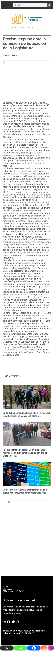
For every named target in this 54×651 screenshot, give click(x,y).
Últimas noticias (10, 589)
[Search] (49, 5)
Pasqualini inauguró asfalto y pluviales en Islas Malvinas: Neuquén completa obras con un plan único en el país (25, 453)
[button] (5, 5)
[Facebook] (34, 647)
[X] (7, 647)
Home (5, 587)
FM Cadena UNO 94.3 (13, 591)
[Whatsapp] (20, 647)
